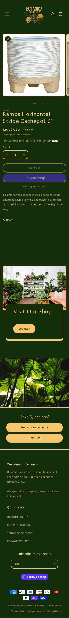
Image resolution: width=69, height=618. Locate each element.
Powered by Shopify (34, 605)
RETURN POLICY (17, 517)
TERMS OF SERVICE (20, 533)
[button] (7, 14)
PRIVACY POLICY (18, 541)
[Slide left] (27, 103)
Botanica (20, 605)
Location (24, 328)
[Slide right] (42, 103)
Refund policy (54, 605)
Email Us (35, 437)
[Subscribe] (54, 564)
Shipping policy (54, 611)
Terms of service (36, 611)
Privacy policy (17, 611)
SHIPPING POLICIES (19, 525)
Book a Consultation (34, 427)
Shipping (7, 135)
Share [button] (9, 220)
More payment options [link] (34, 186)
